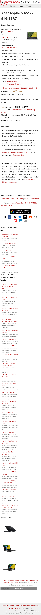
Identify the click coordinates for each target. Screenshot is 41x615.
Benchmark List (18, 155)
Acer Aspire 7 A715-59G (8, 346)
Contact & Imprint (8, 606)
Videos (28, 6)
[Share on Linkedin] (20, 221)
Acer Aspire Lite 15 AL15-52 (10, 392)
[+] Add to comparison (11, 88)
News (21, 6)
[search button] (34, 2)
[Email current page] (26, 221)
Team (17, 606)
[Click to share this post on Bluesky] (20, 217)
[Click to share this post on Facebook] (9, 217)
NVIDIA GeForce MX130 (9, 47)
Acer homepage (12, 81)
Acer (17, 582)
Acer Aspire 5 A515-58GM (9, 490)
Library (13, 582)
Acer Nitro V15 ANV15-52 (9, 339)
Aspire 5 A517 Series (9, 32)
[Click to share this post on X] (25, 217)
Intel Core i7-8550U (8, 37)
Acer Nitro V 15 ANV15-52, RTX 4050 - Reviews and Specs (9, 286)
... (38, 6)
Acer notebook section (14, 84)
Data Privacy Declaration (29, 606)
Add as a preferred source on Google (22, 211)
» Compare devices (28, 88)
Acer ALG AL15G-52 (7, 412)
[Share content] (5, 217)
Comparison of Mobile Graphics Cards (15, 152)
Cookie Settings (15, 608)
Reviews (13, 6)
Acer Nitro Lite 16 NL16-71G (10, 355)
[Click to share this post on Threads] (15, 217)
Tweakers (14, 109)
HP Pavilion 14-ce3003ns (9, 243)
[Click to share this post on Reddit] (30, 217)
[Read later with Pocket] (35, 217)
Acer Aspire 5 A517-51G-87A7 (12, 198)
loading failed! (5, 589)
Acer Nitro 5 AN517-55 (8, 496)
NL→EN (23, 109)
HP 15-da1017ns (6, 250)
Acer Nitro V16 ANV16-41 (9, 432)
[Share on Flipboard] (15, 221)
